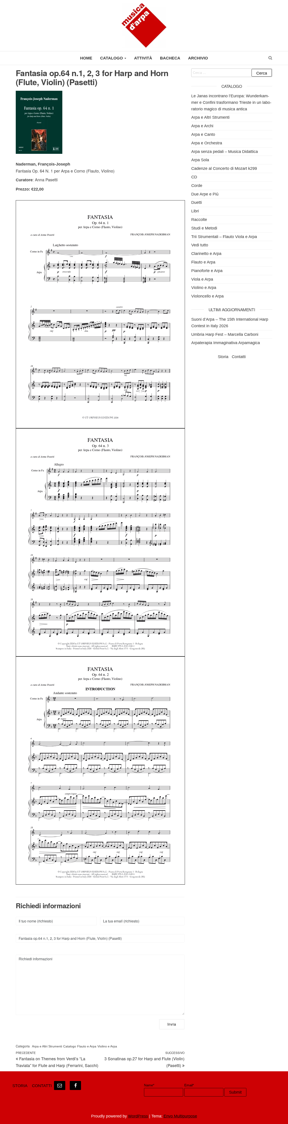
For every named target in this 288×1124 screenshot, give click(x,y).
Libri (195, 211)
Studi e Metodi (204, 228)
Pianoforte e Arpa (207, 270)
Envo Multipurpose (180, 1116)
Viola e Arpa (202, 279)
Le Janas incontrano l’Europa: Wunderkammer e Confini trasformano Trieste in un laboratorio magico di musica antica (231, 102)
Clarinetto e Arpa (206, 253)
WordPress (138, 1116)
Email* (189, 1085)
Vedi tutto (199, 245)
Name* (149, 1085)
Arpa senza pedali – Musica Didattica (224, 151)
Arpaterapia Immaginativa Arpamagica (225, 343)
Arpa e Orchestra (206, 143)
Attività (143, 58)
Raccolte (199, 219)
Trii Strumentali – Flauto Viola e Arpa (224, 236)
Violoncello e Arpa (207, 296)
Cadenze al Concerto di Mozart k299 (224, 168)
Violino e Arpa (107, 1046)
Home (86, 58)
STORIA (19, 1085)
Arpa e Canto (203, 134)
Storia (223, 356)
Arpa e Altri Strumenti (47, 1046)
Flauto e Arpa (86, 1046)
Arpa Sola (200, 160)
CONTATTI (42, 1085)
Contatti (239, 356)
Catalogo (112, 58)
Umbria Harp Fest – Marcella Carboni (224, 334)
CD (194, 177)
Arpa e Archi (202, 126)
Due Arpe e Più (204, 194)
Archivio (198, 58)
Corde (196, 185)
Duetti (196, 202)
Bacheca (170, 58)
